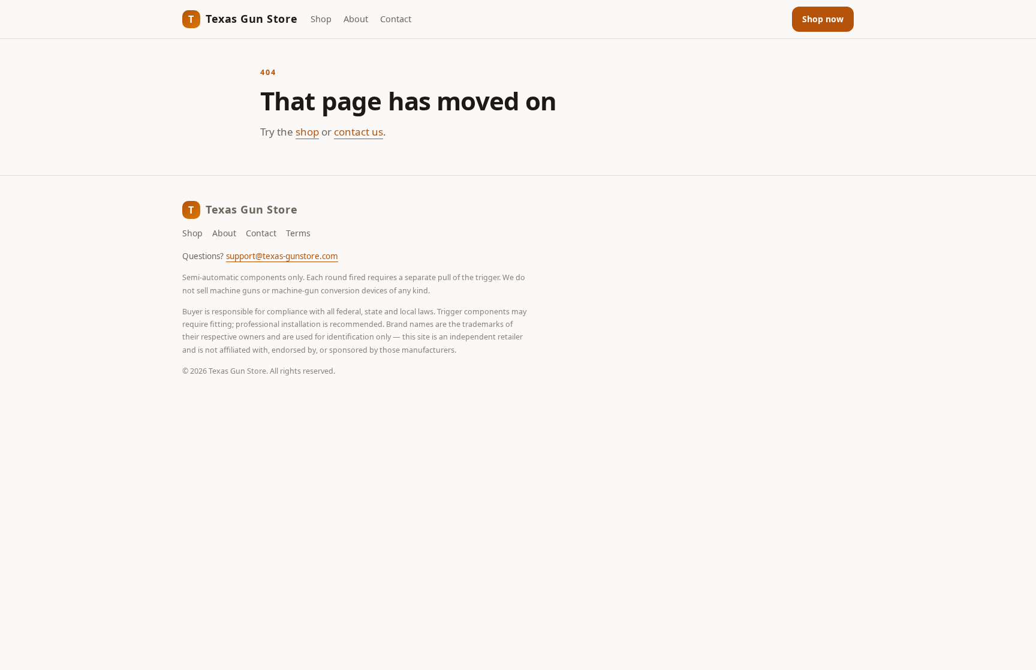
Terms (298, 233)
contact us (358, 132)
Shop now (823, 19)
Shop (321, 19)
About (356, 19)
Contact (395, 19)
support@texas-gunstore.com (282, 256)
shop (307, 132)
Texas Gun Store (242, 18)
